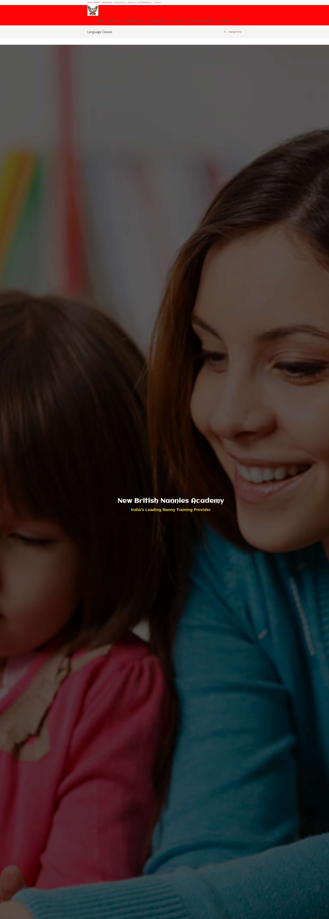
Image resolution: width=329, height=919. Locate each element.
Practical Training (144, 2)
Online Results (107, 2)
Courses (157, 2)
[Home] (225, 32)
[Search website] (238, 20)
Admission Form (120, 2)
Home (89, 2)
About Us (97, 2)
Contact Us (132, 2)
